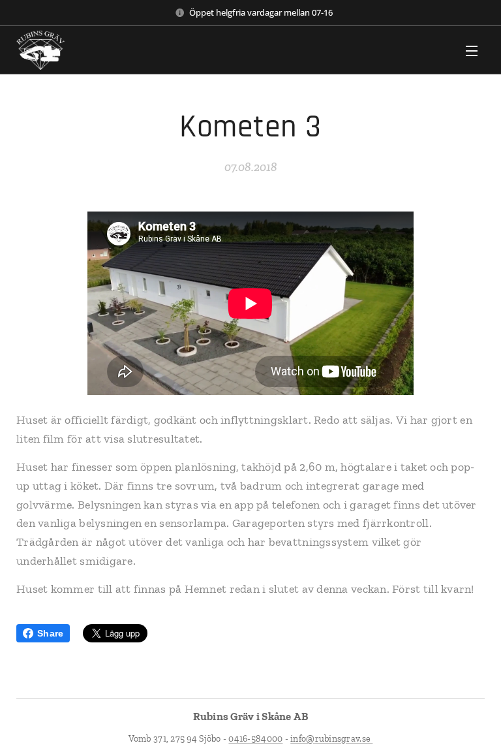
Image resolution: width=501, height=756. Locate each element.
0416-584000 (255, 738)
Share (50, 633)
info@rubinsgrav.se (331, 738)
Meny (472, 50)
